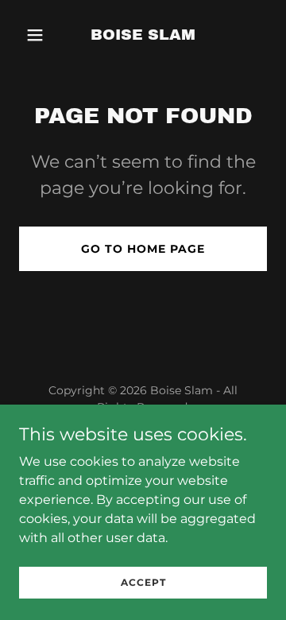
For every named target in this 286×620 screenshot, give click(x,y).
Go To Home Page (143, 249)
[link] (143, 35)
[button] (37, 35)
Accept (143, 582)
